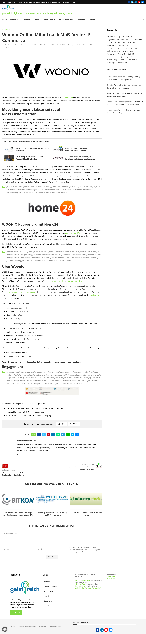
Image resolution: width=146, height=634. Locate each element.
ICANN (121, 42)
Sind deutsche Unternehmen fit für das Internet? (86, 514)
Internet (130, 42)
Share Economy (114, 57)
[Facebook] (129, 2)
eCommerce (14, 19)
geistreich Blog (80, 584)
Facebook (138, 39)
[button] (4, 629)
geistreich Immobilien (82, 580)
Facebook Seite (96, 295)
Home (4, 19)
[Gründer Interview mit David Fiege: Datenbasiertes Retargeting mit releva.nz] (58, 158)
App (120, 37)
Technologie (113, 60)
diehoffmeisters (80, 586)
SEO (131, 54)
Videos (92, 19)
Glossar (81, 19)
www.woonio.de (57, 281)
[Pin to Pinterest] (48, 434)
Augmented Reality (115, 39)
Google (111, 42)
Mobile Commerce (116, 48)
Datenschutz (111, 578)
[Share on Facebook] (39, 434)
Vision (133, 60)
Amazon (111, 37)
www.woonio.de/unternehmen (80, 281)
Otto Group (130, 51)
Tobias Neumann (113, 93)
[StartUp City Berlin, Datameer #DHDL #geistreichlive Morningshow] (9, 158)
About (20, 2)
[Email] (142, 2)
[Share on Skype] (72, 434)
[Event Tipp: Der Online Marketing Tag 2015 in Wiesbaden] (9, 149)
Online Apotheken (115, 51)
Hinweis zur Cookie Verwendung (59, 2)
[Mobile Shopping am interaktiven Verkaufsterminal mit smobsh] (58, 149)
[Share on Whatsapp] (58, 434)
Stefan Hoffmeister (21, 45)
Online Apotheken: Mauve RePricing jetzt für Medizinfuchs (51, 514)
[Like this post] (34, 434)
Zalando (122, 62)
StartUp (127, 57)
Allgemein (48, 582)
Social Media (49, 19)
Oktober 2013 (67, 98)
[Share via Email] (77, 434)
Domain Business (66, 19)
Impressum (111, 576)
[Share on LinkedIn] (53, 434)
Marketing (112, 45)
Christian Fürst (112, 85)
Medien (27, 19)
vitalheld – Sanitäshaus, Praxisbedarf (88, 588)
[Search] (143, 19)
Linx (47, 2)
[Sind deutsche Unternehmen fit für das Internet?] (86, 499)
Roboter (122, 54)
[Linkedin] (135, 2)
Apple (128, 37)
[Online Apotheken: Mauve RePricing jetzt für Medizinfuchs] (52, 499)
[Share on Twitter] (44, 434)
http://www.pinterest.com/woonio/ (21, 292)
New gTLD (131, 48)
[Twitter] (132, 2)
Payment (112, 54)
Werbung (112, 62)
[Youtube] (139, 2)
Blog (128, 39)
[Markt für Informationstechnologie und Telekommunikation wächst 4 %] (18, 499)
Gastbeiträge (28, 2)
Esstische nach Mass (73, 233)
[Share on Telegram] (63, 434)
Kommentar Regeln (39, 2)
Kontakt (73, 2)
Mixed (36, 19)
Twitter (124, 60)
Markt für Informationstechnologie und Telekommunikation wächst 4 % (18, 514)
